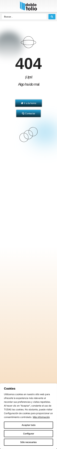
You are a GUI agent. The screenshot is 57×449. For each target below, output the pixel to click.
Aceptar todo (28, 425)
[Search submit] (51, 16)
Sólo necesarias (28, 442)
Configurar (28, 433)
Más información (41, 417)
